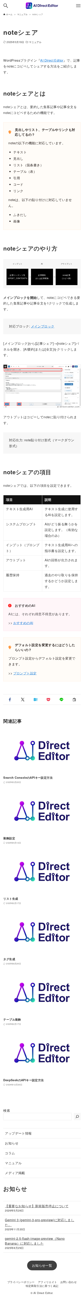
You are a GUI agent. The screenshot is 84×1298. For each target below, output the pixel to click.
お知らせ (11, 1143)
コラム (10, 1153)
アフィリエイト (47, 1282)
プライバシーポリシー (21, 1282)
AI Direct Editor (51, 60)
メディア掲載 (15, 1173)
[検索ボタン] (6, 6)
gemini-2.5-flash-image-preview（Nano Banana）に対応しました (35, 1241)
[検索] (77, 1116)
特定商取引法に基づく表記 (42, 1286)
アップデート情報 (18, 1133)
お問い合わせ (68, 1282)
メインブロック (42, 326)
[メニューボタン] (78, 6)
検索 (6, 1110)
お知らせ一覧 (42, 1265)
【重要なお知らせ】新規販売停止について (37, 1206)
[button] (9, 699)
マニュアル (35, 42)
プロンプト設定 (25, 673)
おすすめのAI (23, 623)
